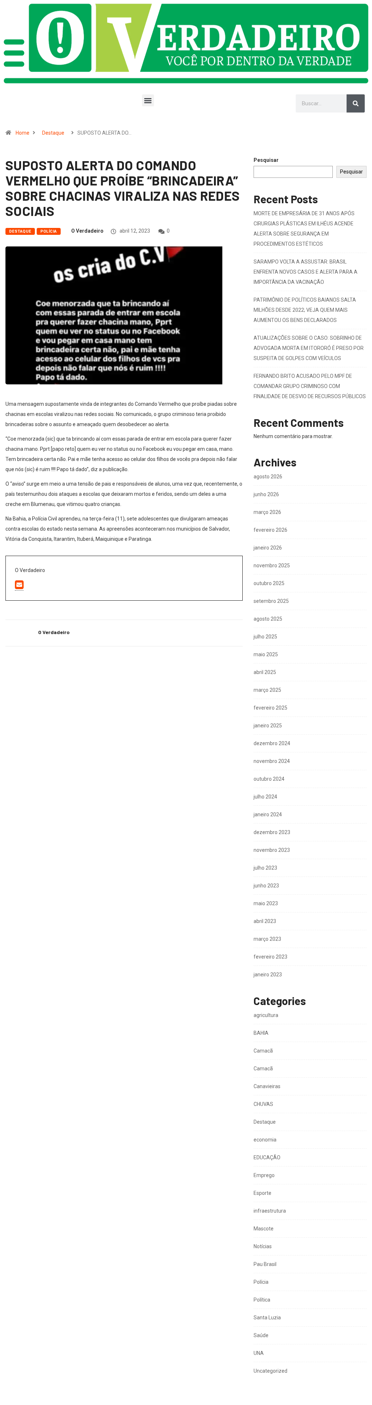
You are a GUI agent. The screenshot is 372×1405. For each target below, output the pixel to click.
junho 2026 (266, 494)
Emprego (264, 1175)
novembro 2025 (272, 565)
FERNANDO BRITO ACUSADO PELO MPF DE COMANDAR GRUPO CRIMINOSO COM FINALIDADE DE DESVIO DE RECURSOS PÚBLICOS (310, 386)
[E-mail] (19, 585)
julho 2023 (265, 868)
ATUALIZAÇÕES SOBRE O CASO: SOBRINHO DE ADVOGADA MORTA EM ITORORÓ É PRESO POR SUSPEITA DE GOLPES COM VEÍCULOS (309, 348)
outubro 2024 (269, 779)
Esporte (262, 1193)
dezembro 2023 (272, 832)
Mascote (264, 1229)
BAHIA (261, 1033)
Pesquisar (266, 160)
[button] (148, 100)
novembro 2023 (272, 850)
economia (265, 1140)
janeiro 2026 (268, 548)
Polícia (48, 231)
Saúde (261, 1335)
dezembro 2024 (272, 743)
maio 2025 (266, 654)
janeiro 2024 (268, 814)
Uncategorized (270, 1371)
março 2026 (267, 512)
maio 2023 (266, 903)
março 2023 (267, 939)
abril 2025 (265, 672)
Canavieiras (267, 1086)
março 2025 (267, 690)
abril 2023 (265, 921)
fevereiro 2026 (270, 530)
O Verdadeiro (87, 231)
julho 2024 (265, 797)
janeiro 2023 (268, 974)
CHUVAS (263, 1104)
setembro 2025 (271, 601)
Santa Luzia (267, 1317)
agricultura (266, 1015)
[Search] (356, 103)
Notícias (263, 1246)
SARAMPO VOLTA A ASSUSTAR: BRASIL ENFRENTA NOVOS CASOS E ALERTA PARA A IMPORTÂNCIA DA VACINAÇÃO (305, 272)
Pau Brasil (265, 1264)
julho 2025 (265, 637)
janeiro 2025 (268, 725)
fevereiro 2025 (270, 708)
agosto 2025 (268, 619)
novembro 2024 (272, 761)
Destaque (53, 133)
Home (22, 133)
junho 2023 (266, 886)
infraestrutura (270, 1211)
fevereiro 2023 (270, 957)
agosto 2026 (268, 476)
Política (262, 1300)
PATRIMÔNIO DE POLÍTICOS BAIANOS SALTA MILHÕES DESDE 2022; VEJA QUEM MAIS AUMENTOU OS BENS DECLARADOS (305, 310)
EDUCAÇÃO (267, 1157)
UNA (259, 1353)
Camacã (263, 1051)
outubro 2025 (269, 583)
